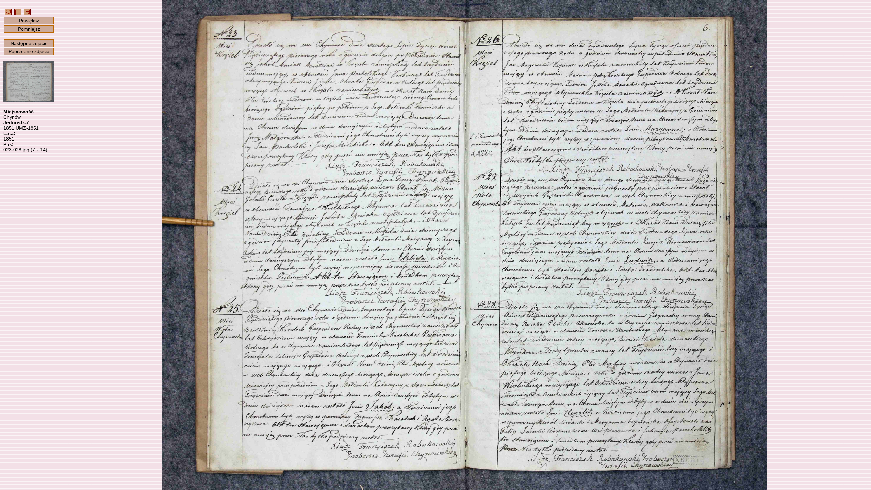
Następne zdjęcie (29, 43)
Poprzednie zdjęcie (29, 51)
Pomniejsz (29, 29)
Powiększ (29, 20)
